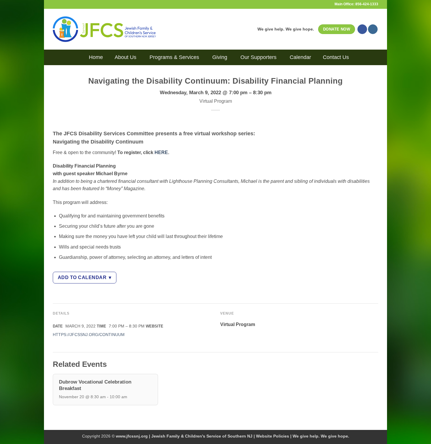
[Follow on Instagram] (373, 29)
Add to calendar (84, 277)
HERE (161, 152)
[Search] (78, 57)
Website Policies (272, 436)
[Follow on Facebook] (362, 29)
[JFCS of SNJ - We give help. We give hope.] (104, 29)
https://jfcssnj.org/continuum (89, 334)
